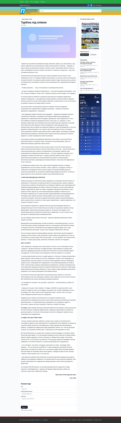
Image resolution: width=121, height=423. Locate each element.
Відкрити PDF (84, 54)
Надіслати (24, 407)
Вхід (94, 5)
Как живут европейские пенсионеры (86, 82)
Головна (22, 1)
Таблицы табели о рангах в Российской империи (88, 63)
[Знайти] (100, 11)
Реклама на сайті (97, 419)
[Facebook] (88, 5)
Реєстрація (98, 5)
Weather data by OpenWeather (85, 153)
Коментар (23, 396)
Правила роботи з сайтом (65, 419)
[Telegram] (91, 5)
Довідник (37, 1)
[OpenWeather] (96, 97)
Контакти (43, 1)
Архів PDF (74, 419)
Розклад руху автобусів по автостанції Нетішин (87, 69)
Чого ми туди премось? (86, 88)
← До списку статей (26, 19)
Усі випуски (93, 54)
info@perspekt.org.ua (24, 5)
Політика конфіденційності (87, 419)
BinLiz (41, 419)
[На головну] (29, 10)
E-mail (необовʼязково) (26, 391)
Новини (27, 1)
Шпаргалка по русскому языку (88, 76)
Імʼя (22, 386)
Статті (31, 1)
